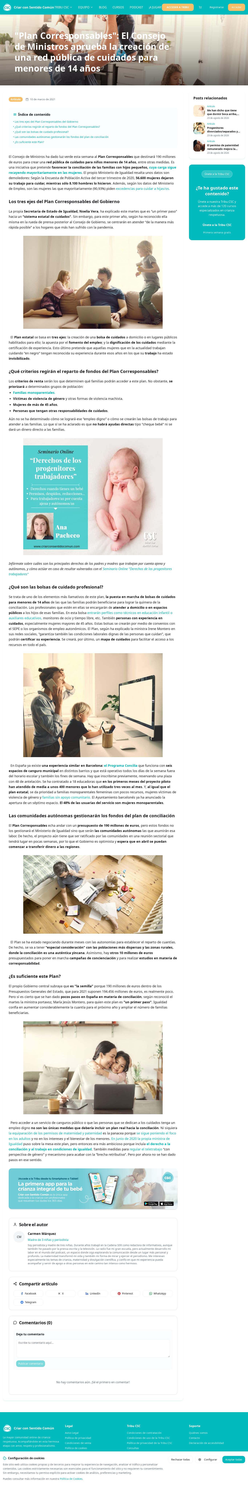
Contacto (194, 1438)
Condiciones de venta (78, 1443)
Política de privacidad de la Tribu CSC (149, 1443)
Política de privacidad (78, 1438)
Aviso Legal (72, 1433)
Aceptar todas (233, 1459)
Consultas (133, 1448)
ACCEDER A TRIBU (178, 7)
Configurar (210, 1459)
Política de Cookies (71, 1478)
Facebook (30, 1293)
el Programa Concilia (120, 765)
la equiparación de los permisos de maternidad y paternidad (55, 1133)
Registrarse (217, 7)
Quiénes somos (198, 1433)
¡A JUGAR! (155, 7)
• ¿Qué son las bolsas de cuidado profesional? (41, 132)
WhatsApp (160, 1293)
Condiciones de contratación (144, 1433)
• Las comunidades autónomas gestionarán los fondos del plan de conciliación (61, 137)
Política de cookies (76, 1448)
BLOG (103, 7)
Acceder (236, 7)
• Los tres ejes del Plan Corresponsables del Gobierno (45, 121)
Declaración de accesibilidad (206, 1443)
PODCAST (136, 7)
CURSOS (118, 7)
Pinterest (127, 1293)
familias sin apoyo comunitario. (66, 797)
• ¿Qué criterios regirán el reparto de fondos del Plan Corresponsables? (56, 126)
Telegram (30, 1302)
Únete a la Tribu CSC (217, 174)
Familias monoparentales (33, 392)
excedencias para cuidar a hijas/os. (143, 188)
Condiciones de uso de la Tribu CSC (148, 1438)
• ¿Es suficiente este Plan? (28, 142)
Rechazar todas (180, 1459)
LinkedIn (95, 1293)
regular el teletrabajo (146, 1149)
